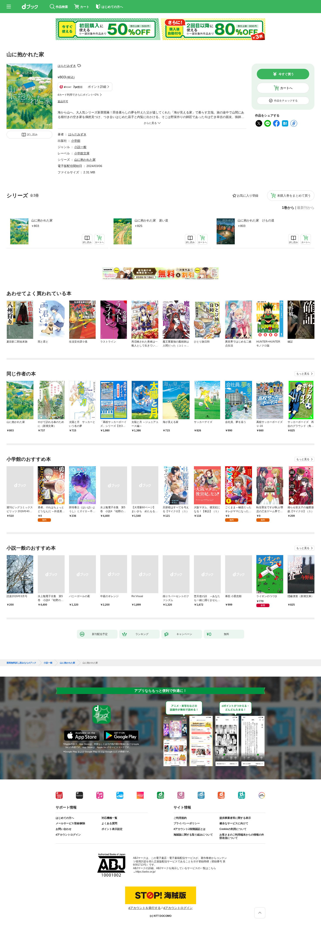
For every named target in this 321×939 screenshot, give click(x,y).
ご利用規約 (180, 817)
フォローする (79, 66)
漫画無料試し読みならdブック (21, 663)
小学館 (75, 140)
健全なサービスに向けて (233, 823)
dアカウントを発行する (144, 908)
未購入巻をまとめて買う (294, 195)
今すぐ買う (286, 74)
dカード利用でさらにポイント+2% (78, 94)
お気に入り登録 (247, 195)
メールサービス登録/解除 (70, 823)
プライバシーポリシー (187, 823)
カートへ (286, 88)
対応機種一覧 (109, 817)
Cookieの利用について (233, 829)
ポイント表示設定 (112, 829)
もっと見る (302, 373)
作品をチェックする (286, 100)
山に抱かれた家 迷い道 (151, 220)
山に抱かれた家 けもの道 (256, 220)
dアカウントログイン (68, 834)
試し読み (32, 134)
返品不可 (63, 101)
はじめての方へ (65, 817)
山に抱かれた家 (42, 220)
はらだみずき (67, 66)
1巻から (288, 207)
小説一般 (80, 147)
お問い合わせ (63, 829)
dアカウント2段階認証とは (189, 829)
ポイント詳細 (97, 86)
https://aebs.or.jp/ (145, 871)
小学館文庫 (82, 153)
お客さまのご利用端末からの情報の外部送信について (241, 836)
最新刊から (305, 207)
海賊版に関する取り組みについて (193, 834)
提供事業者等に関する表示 (235, 817)
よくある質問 (109, 823)
